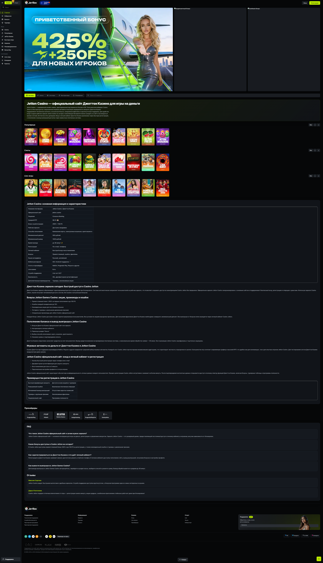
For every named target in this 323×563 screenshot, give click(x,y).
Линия (186, 520)
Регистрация (314, 3)
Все (311, 125)
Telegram (296, 535)
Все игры (31, 95)
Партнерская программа (31, 522)
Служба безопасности (30, 520)
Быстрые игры (65, 95)
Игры (132, 518)
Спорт (16, 3)
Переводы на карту (63, 536)
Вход (305, 3)
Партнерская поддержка (31, 525)
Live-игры (52, 95)
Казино (8, 3)
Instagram (316, 535)
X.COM (306, 535)
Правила (80, 518)
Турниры (80, 520)
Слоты (41, 95)
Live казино (134, 520)
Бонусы (80, 522)
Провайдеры (134, 522)
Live (186, 518)
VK (287, 535)
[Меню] (2, 3)
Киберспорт (188, 522)
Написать (244, 525)
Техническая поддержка (31, 518)
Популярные (79, 95)
